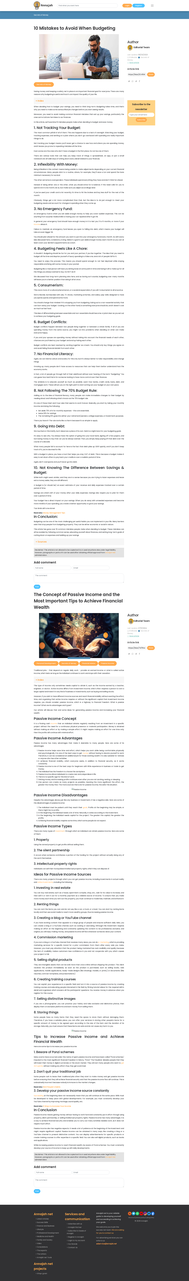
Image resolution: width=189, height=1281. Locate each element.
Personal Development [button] (46, 663)
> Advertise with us (74, 1224)
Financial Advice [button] (88, 663)
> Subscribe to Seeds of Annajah (76, 1232)
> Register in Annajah (75, 1237)
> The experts (41, 1250)
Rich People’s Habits (51, 1087)
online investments (45, 882)
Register (138, 5)
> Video (39, 1243)
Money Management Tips (54, 513)
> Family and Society (44, 1240)
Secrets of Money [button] (44, 84)
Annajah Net (110, 552)
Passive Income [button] (107, 663)
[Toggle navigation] (152, 6)
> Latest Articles (42, 1219)
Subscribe (141, 120)
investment (60, 831)
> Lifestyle (40, 1229)
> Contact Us (72, 1247)
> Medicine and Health (45, 1236)
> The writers (41, 1254)
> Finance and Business (45, 1226)
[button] (79, 100)
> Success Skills (42, 1222)
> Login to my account (76, 1240)
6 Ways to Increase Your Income (57, 1106)
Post (37, 586)
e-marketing (103, 942)
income (37, 224)
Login (127, 5)
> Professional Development (47, 1233)
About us (131, 1217)
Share (151, 74)
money (85, 753)
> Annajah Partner (74, 1227)
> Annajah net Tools (44, 1257)
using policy (150, 1217)
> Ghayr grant (41, 1273)
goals (85, 807)
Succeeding (38, 1095)
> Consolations (42, 1247)
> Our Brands (72, 1244)
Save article (134, 62)
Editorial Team (142, 47)
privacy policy (140, 1217)
